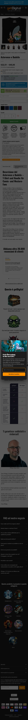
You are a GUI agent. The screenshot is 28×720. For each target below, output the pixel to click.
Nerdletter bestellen (14, 374)
